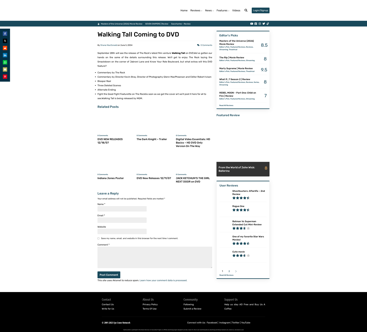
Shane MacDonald (108, 45)
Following (189, 304)
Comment (103, 245)
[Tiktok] (268, 23)
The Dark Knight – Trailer (152, 139)
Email (101, 215)
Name (101, 204)
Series (256, 82)
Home (184, 10)
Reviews (195, 10)
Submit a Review (192, 308)
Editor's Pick (224, 47)
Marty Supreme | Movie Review (236, 68)
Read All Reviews (226, 105)
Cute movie (238, 251)
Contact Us (108, 304)
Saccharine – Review (181, 24)
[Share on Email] (5, 69)
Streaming (223, 49)
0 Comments (206, 45)
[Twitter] (263, 23)
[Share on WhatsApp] (5, 62)
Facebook (212, 322)
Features (222, 10)
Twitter (235, 322)
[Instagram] (259, 23)
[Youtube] (251, 23)
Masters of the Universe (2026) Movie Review (121, 24)
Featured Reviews (237, 47)
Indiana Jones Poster (110, 178)
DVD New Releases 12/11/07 (154, 178)
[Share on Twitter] (5, 41)
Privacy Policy (150, 304)
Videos (236, 10)
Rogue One (238, 206)
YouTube (245, 322)
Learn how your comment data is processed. (163, 280)
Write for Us (108, 308)
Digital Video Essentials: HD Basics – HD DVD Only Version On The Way (193, 143)
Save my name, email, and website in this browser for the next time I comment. (139, 238)
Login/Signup (260, 10)
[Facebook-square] (255, 23)
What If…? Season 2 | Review (234, 79)
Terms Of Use (150, 308)
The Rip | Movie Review (231, 57)
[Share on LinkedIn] (5, 55)
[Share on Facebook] (5, 34)
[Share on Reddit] (5, 48)
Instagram (224, 322)
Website (101, 227)
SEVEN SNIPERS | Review (156, 24)
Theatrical (233, 49)
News (208, 10)
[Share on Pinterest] (5, 76)
